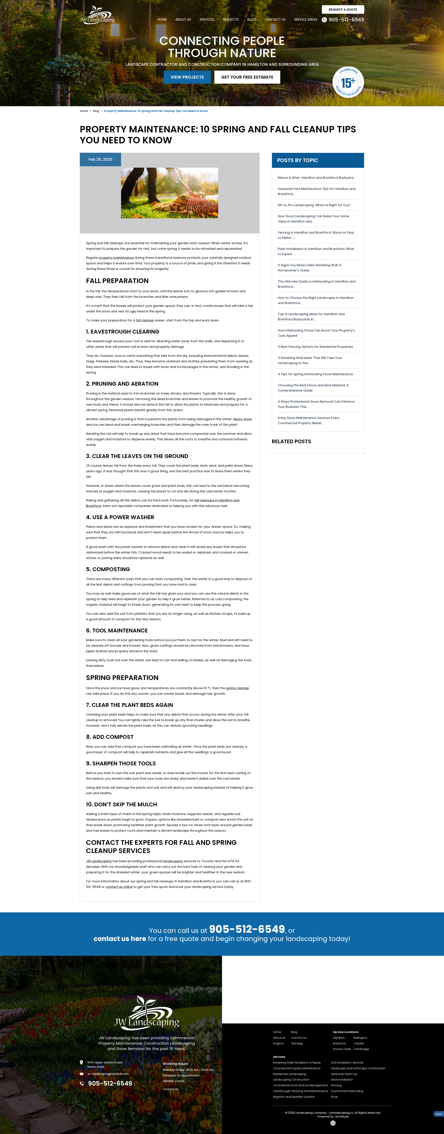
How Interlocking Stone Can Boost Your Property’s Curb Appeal (316, 333)
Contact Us (274, 19)
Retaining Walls (297, 1063)
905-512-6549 (247, 929)
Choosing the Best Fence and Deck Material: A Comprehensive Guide (313, 388)
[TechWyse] (333, 1123)
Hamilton (339, 1038)
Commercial (297, 1068)
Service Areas (305, 19)
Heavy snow (242, 419)
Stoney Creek (342, 1049)
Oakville (359, 1043)
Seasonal (344, 1074)
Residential (289, 1074)
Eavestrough (300, 1091)
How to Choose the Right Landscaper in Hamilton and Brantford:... (316, 300)
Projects (231, 19)
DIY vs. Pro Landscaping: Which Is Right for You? (314, 205)
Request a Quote (343, 9)
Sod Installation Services (347, 1063)
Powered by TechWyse (333, 1117)
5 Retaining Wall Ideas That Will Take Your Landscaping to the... (310, 360)
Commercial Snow (300, 1085)
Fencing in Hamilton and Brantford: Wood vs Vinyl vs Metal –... (316, 235)
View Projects (187, 77)
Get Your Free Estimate (247, 77)
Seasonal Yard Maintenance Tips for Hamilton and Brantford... (317, 191)
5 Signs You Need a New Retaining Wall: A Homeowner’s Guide (309, 267)
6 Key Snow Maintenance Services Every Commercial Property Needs (308, 420)
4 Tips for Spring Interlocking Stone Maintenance (315, 374)
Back (439, 1114)
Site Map (297, 1043)
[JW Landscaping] (97, 15)
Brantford (339, 1043)
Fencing (336, 1085)
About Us (183, 19)
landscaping (173, 861)
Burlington (360, 1038)
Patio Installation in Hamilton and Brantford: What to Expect (316, 251)
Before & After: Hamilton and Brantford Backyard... (316, 177)
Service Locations (345, 1032)
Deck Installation (342, 1080)
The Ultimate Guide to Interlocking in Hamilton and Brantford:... (317, 284)
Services (207, 19)
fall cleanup (145, 320)
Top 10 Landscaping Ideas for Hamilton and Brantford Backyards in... (311, 316)
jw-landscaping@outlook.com (108, 1074)
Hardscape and (358, 1068)
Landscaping (291, 1080)
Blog (251, 19)
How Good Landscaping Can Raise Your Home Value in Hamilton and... (313, 219)
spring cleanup (237, 688)
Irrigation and (294, 1097)
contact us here (120, 938)
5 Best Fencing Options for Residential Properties (315, 347)
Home (162, 19)
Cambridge (361, 1049)
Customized (347, 1091)
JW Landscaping (99, 861)
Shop (334, 1097)
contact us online (119, 887)
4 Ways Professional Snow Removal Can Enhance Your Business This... (316, 404)
